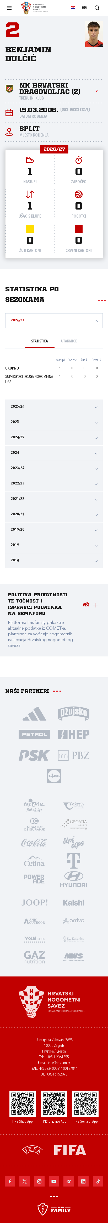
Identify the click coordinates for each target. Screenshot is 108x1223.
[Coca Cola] (34, 842)
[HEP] (73, 734)
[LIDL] (54, 775)
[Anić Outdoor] (34, 920)
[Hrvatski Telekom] (73, 860)
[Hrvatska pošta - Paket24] (73, 806)
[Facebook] (10, 1181)
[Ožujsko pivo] (73, 713)
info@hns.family (59, 1063)
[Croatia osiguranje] (34, 824)
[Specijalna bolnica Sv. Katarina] (73, 939)
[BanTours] (34, 939)
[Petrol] (34, 734)
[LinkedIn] (83, 1181)
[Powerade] (34, 879)
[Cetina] (34, 860)
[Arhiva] (97, 7)
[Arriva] (73, 920)
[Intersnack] (73, 842)
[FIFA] (70, 1149)
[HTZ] (34, 806)
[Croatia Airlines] (73, 824)
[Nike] (34, 713)
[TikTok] (98, 1181)
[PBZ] (73, 755)
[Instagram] (39, 1181)
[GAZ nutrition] (34, 957)
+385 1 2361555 (57, 1057)
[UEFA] (32, 1149)
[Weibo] (68, 1181)
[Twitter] (24, 1181)
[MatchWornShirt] (73, 957)
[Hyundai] (73, 879)
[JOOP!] (34, 902)
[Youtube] (54, 1181)
